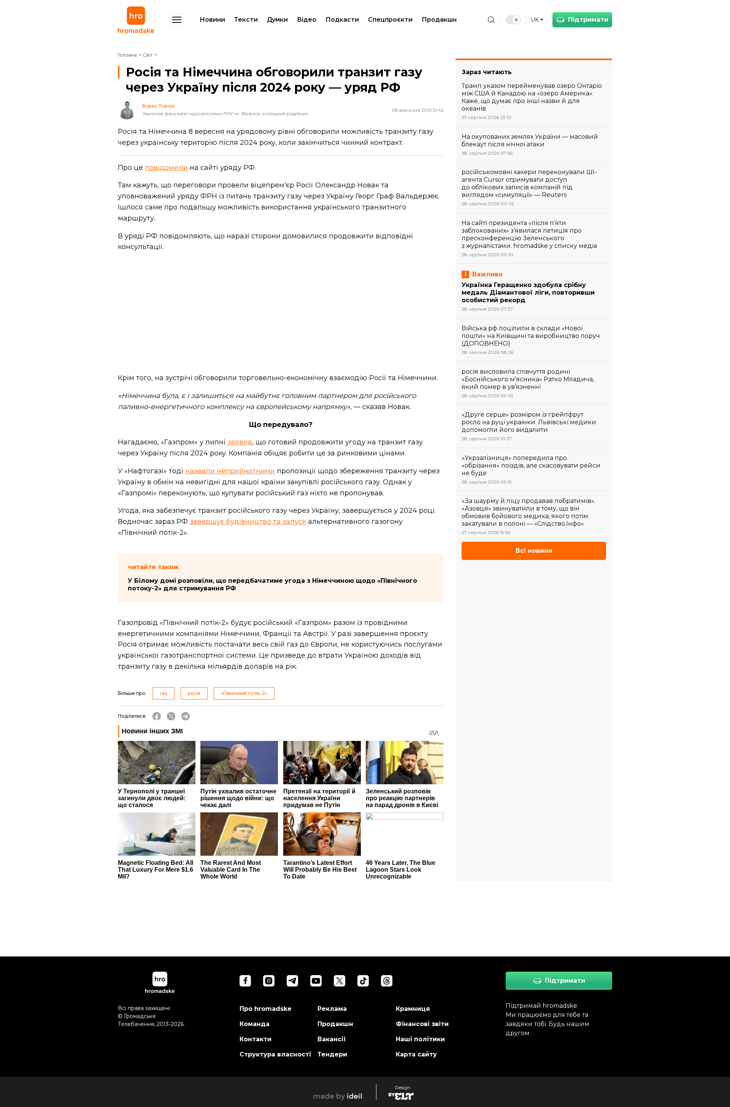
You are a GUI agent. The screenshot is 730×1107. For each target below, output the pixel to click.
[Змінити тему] (513, 19)
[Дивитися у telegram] (292, 980)
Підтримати (588, 19)
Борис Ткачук (158, 106)
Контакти (255, 1039)
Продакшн (439, 19)
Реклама (332, 1008)
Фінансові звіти (422, 1024)
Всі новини (534, 550)
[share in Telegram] (185, 716)
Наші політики (420, 1039)
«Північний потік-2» (244, 693)
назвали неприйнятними (230, 471)
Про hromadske (266, 1008)
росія (194, 693)
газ (163, 693)
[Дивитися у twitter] (339, 980)
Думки (277, 19)
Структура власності (275, 1054)
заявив (239, 442)
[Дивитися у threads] (386, 980)
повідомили (166, 167)
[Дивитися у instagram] (269, 980)
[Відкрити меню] (176, 19)
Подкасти (342, 19)
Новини (212, 19)
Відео (306, 19)
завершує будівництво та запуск (248, 521)
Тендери (332, 1054)
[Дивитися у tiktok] (363, 980)
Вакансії (331, 1039)
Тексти (246, 19)
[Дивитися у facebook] (245, 980)
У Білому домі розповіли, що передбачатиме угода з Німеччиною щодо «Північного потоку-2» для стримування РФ (272, 584)
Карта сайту (416, 1054)
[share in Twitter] (171, 716)
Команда (255, 1024)
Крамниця (413, 1008)
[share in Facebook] (156, 716)
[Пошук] (491, 19)
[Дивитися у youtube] (316, 980)
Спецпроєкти (390, 19)
